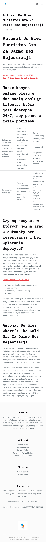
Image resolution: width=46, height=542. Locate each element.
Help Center (23, 445)
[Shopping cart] (37, 4)
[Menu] (42, 4)
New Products (23, 472)
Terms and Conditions (23, 456)
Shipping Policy (23, 447)
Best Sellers (23, 475)
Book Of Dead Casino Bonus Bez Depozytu (20, 78)
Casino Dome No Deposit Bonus (16, 280)
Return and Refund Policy (23, 453)
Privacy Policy (23, 450)
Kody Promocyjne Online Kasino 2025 (18, 75)
